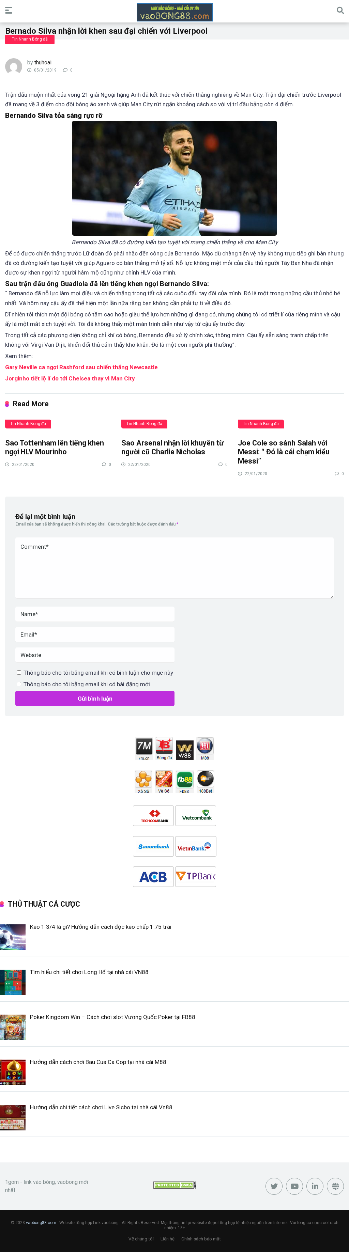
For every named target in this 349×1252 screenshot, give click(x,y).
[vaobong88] (175, 12)
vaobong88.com (41, 1222)
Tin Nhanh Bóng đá (30, 39)
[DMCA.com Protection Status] (174, 1187)
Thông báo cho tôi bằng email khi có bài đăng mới (87, 684)
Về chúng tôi (141, 1238)
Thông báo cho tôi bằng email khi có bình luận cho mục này (98, 672)
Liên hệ (167, 1238)
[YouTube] (294, 1186)
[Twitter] (274, 1186)
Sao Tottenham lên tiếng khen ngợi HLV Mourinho (54, 447)
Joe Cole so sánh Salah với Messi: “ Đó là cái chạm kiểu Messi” (284, 452)
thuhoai (42, 62)
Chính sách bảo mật (201, 1238)
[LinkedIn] (314, 1186)
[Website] (335, 1186)
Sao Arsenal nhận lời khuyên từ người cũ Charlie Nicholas (172, 447)
